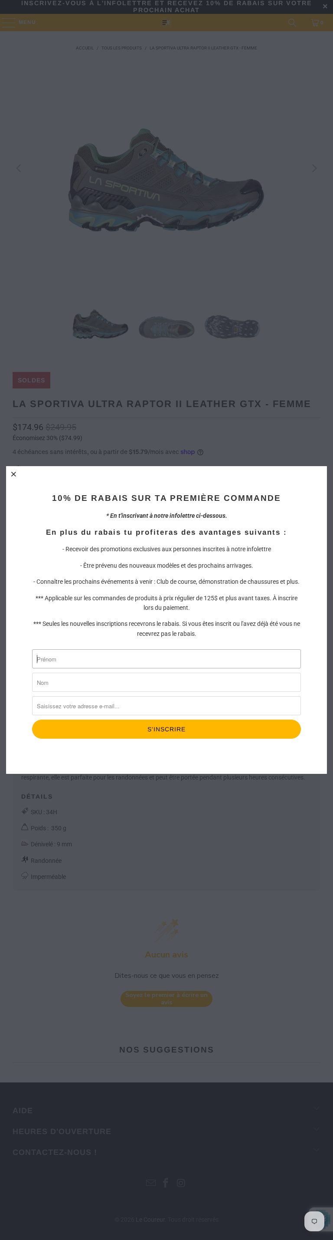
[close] (14, 474)
